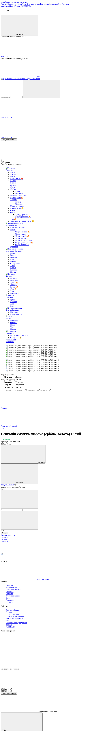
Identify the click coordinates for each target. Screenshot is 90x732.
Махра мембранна (22, 245)
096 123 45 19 (6, 117)
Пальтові (9, 297)
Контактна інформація (49, 4)
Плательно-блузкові (13, 251)
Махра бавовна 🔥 (22, 232)
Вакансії (18, 6)
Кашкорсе (19, 193)
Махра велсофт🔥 (22, 236)
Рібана (17, 191)
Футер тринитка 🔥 (23, 217)
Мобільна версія (42, 579)
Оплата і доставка (14, 4)
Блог (60, 4)
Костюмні (9, 276)
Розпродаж (10, 333)
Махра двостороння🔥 (24, 243)
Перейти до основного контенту (14, 2)
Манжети (18, 204)
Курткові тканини (13, 310)
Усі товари (10, 342)
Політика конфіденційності (16, 623)
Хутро (8, 318)
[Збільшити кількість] (19, 520)
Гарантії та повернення (31, 4)
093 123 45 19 (6, 137)
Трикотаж (9, 170)
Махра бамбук (20, 238)
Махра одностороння (23, 240)
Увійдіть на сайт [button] (7, 485)
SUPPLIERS (26, 6)
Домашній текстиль (13, 225)
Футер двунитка (21, 215)
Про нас (4, 4)
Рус (7, 12)
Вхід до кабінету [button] (12, 610)
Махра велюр (20, 234)
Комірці (18, 202)
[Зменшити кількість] (19, 499)
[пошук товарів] (41, 89)
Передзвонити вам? (9, 140)
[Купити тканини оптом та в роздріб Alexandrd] (12, 559)
